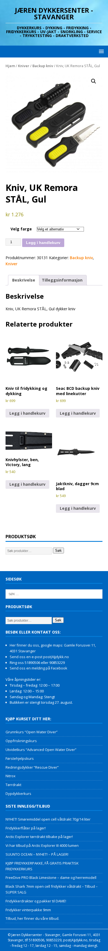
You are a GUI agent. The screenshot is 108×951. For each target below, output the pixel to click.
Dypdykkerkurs (18, 793)
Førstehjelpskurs (20, 758)
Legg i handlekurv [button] (27, 413)
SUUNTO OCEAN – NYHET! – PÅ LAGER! (37, 854)
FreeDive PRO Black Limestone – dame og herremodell (51, 877)
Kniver (23, 65)
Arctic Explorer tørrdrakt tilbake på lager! (39, 836)
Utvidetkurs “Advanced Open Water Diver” (41, 749)
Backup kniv (42, 65)
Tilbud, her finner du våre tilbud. (32, 918)
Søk (58, 550)
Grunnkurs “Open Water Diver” (32, 731)
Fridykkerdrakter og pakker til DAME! (36, 901)
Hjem (10, 65)
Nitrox (11, 775)
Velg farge (21, 229)
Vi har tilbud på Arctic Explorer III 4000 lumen (42, 845)
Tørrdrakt (13, 784)
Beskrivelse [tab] (23, 280)
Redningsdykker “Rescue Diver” (32, 767)
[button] (100, 51)
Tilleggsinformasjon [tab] (62, 280)
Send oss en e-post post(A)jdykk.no (39, 656)
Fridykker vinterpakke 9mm (28, 909)
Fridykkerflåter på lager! (26, 828)
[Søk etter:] (54, 593)
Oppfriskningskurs (21, 740)
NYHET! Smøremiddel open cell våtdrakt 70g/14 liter (48, 819)
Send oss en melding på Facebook (38, 668)
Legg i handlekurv (43, 242)
